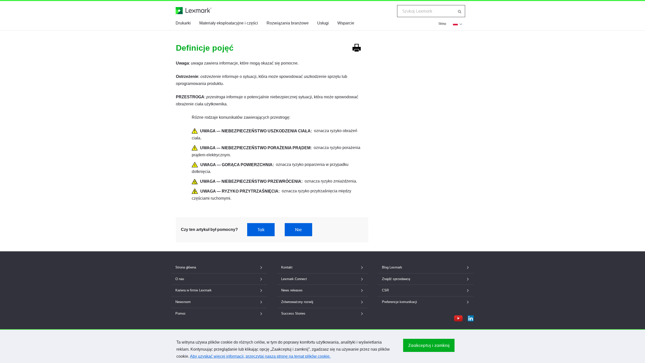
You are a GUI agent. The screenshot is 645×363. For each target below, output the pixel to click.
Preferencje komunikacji (399, 302)
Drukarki (183, 23)
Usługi (323, 23)
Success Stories (293, 313)
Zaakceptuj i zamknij (428, 345)
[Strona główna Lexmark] (193, 10)
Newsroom (183, 302)
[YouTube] (458, 317)
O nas (179, 279)
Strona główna (185, 267)
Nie (298, 229)
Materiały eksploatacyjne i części (228, 23)
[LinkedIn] (471, 317)
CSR (385, 290)
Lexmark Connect (294, 279)
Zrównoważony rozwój (297, 302)
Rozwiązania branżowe (288, 23)
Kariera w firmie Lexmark (193, 290)
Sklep (442, 23)
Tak (261, 229)
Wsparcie (345, 23)
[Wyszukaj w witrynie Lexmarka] (460, 11)
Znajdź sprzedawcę (396, 279)
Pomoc (180, 313)
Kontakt (287, 267)
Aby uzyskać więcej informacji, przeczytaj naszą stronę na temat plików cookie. (260, 356)
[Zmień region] (457, 23)
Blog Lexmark (392, 267)
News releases (292, 290)
